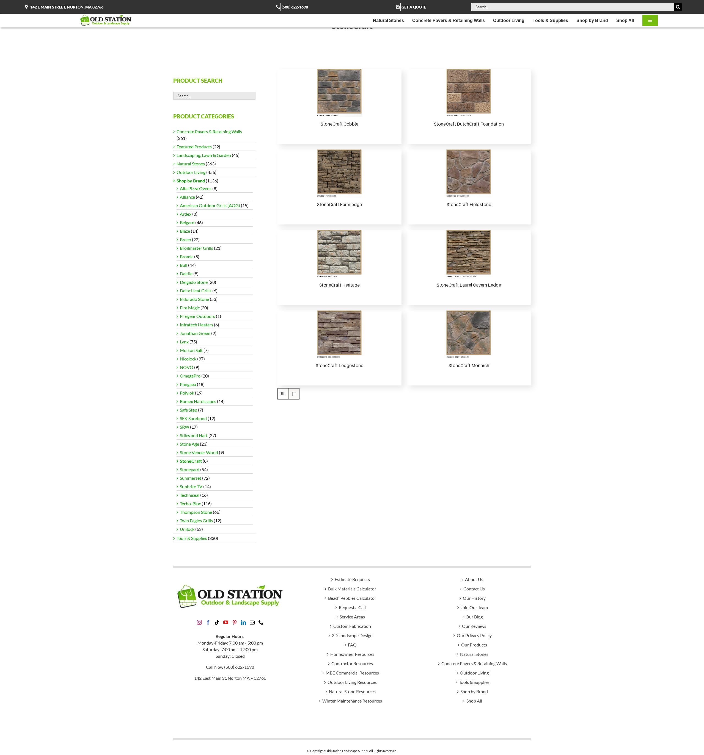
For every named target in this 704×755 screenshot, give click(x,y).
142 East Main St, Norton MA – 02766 (230, 678)
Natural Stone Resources (352, 691)
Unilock (187, 529)
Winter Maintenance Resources (352, 700)
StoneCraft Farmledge (339, 204)
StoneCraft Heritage (339, 285)
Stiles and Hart (194, 435)
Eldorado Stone (194, 299)
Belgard (187, 222)
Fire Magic (190, 307)
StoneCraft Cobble (339, 124)
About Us (474, 579)
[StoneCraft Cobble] (339, 93)
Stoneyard (189, 469)
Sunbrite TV (191, 486)
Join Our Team (474, 607)
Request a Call (352, 607)
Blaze (185, 231)
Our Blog (474, 616)
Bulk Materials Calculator (352, 588)
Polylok (187, 392)
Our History (474, 598)
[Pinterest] (234, 622)
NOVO (186, 367)
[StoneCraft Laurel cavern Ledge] (468, 254)
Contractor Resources (352, 663)
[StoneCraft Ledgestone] (339, 334)
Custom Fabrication (352, 626)
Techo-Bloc (190, 503)
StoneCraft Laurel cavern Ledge (469, 285)
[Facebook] (208, 622)
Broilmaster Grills (196, 248)
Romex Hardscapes (198, 401)
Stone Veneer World (199, 452)
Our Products (474, 644)
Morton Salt (191, 350)
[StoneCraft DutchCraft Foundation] (468, 93)
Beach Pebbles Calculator (352, 598)
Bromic (186, 256)
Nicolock (188, 358)
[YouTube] (225, 622)
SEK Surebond (193, 418)
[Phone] (260, 622)
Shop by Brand (191, 180)
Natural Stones (191, 163)
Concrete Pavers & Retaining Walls (209, 131)
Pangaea (188, 384)
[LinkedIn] (243, 622)
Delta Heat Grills (195, 290)
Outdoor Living (191, 172)
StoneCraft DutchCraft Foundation (469, 124)
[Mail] (252, 622)
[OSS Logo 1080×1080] (105, 15)
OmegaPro (190, 375)
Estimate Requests (352, 579)
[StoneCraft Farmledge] (339, 173)
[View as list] (293, 393)
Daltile (186, 273)
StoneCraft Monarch (469, 365)
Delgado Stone (194, 282)
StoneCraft (191, 460)
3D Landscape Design (352, 635)
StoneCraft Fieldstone (469, 204)
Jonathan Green (195, 333)
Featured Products (194, 146)
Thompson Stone (196, 512)
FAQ (352, 644)
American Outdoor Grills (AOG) (210, 205)
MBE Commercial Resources (352, 672)
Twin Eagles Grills (196, 520)
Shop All (474, 700)
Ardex (185, 213)
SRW (184, 426)
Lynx (184, 341)
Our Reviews (474, 626)
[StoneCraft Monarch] (468, 334)
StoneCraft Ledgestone (339, 365)
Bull (183, 265)
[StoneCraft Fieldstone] (468, 173)
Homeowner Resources (352, 654)
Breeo (185, 239)
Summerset (190, 478)
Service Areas (352, 616)
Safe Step (188, 409)
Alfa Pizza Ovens (195, 188)
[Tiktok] (217, 622)
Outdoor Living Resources (352, 682)
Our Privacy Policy (474, 635)
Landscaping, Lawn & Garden (204, 155)
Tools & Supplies (192, 538)
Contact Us (474, 588)
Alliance (187, 196)
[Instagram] (199, 622)
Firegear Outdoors (197, 316)
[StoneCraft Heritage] (339, 254)
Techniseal (189, 495)
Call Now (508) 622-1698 (230, 667)
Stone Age (189, 443)
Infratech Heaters (196, 324)
